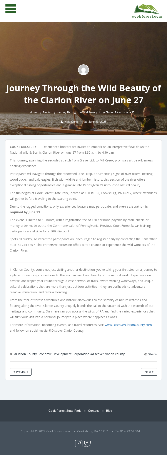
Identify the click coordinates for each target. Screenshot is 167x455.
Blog (109, 410)
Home (33, 112)
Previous (21, 372)
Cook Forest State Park (64, 410)
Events (46, 112)
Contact (93, 410)
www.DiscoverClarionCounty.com (128, 325)
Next (148, 372)
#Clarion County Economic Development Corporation (51, 354)
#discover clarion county (107, 354)
